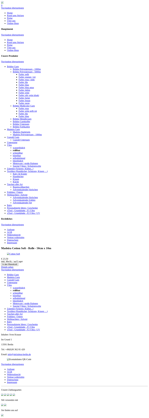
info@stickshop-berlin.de (19, 354)
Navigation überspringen (12, 8)
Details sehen (7, 267)
